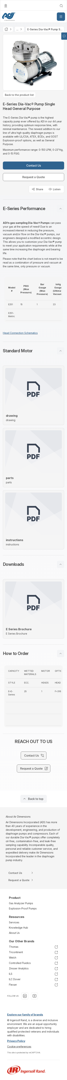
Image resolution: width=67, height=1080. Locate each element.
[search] (61, 6)
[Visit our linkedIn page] (24, 995)
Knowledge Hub (18, 927)
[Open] (61, 16)
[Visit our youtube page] (34, 995)
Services (14, 922)
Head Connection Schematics (20, 332)
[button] (33, 209)
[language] (6, 6)
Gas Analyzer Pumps (21, 903)
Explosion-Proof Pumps (23, 908)
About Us (14, 932)
